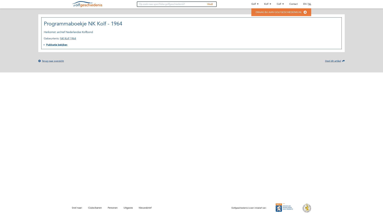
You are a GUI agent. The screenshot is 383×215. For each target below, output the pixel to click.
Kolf (266, 4)
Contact (293, 4)
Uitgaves (128, 207)
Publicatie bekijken (56, 44)
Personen (113, 207)
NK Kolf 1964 (68, 38)
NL (309, 4)
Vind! (210, 4)
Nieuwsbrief (145, 207)
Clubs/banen (95, 207)
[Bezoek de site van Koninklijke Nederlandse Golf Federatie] (284, 208)
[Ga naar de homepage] (87, 4)
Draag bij (279, 12)
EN (305, 4)
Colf (279, 4)
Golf (253, 4)
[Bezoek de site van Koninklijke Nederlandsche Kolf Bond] (307, 208)
